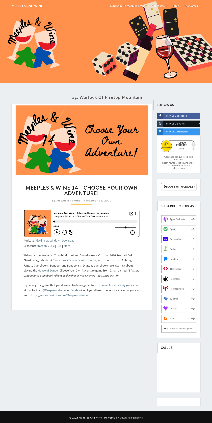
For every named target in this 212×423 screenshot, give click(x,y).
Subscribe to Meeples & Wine (128, 5)
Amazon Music (45, 246)
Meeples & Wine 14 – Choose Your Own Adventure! (82, 190)
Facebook (77, 290)
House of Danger (48, 270)
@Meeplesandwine (54, 290)
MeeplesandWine (68, 200)
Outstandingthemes (131, 417)
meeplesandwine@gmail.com (120, 285)
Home (175, 5)
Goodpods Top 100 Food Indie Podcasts (178, 158)
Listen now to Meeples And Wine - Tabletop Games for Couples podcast (178, 165)
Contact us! (159, 5)
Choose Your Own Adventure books (74, 260)
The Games (191, 5)
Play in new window (47, 240)
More (67, 246)
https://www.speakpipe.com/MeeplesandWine (59, 295)
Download (68, 240)
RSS (59, 246)
